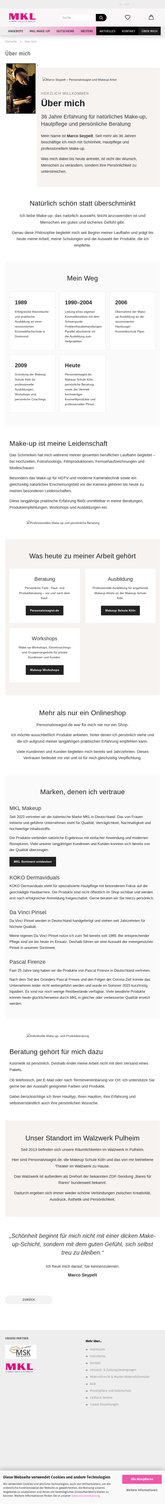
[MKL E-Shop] (22, 18)
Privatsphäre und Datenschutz (110, 1391)
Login (125, 4)
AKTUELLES (107, 31)
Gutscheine (65, 31)
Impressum (97, 1349)
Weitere (87, 31)
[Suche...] (101, 17)
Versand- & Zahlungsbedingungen (113, 1370)
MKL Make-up (40, 31)
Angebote (15, 31)
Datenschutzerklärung (85, 1495)
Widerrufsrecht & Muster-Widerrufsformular (120, 1377)
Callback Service (101, 1397)
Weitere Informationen (141, 1490)
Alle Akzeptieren (142, 1479)
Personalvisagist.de (44, 610)
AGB (92, 1384)
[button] (151, 18)
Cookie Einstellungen (104, 1404)
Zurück (29, 1300)
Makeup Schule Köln (120, 610)
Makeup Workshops (44, 670)
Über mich (149, 31)
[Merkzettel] (127, 18)
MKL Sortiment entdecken (33, 861)
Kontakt (128, 31)
